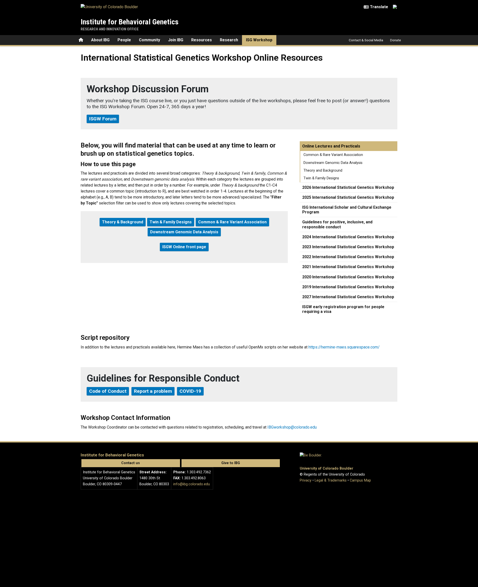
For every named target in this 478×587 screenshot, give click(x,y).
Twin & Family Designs (321, 178)
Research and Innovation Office (110, 29)
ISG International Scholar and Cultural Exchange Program (346, 209)
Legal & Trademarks (331, 480)
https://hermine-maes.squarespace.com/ (344, 347)
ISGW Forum (103, 119)
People (124, 40)
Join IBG (175, 40)
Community (149, 40)
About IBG (100, 40)
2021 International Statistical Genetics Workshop (348, 266)
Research (229, 40)
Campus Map (360, 480)
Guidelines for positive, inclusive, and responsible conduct (337, 224)
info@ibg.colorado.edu (191, 484)
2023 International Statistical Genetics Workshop (348, 247)
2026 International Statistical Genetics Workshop (348, 187)
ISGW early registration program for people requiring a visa (343, 309)
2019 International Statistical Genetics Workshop (348, 287)
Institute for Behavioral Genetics (130, 21)
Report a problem (153, 391)
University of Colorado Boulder (326, 468)
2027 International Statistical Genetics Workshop (348, 296)
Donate (395, 40)
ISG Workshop (259, 40)
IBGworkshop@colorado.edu (292, 427)
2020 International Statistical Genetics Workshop (348, 277)
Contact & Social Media (366, 40)
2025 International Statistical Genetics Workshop (348, 197)
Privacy (305, 480)
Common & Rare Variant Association (333, 155)
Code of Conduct (107, 391)
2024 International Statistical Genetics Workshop (348, 237)
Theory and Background (322, 170)
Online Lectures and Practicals (331, 146)
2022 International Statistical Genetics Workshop (348, 256)
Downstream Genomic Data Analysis (332, 163)
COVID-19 (190, 391)
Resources (201, 40)
